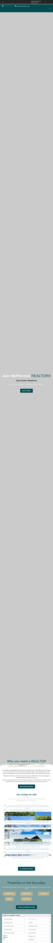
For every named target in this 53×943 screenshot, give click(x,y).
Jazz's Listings (26, 390)
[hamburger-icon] (50, 8)
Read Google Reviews (26, 786)
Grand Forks (26, 893)
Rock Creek (26, 899)
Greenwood (43, 893)
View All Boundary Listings (26, 907)
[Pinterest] (2, 2)
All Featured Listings (26, 869)
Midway (9, 899)
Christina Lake (9, 893)
